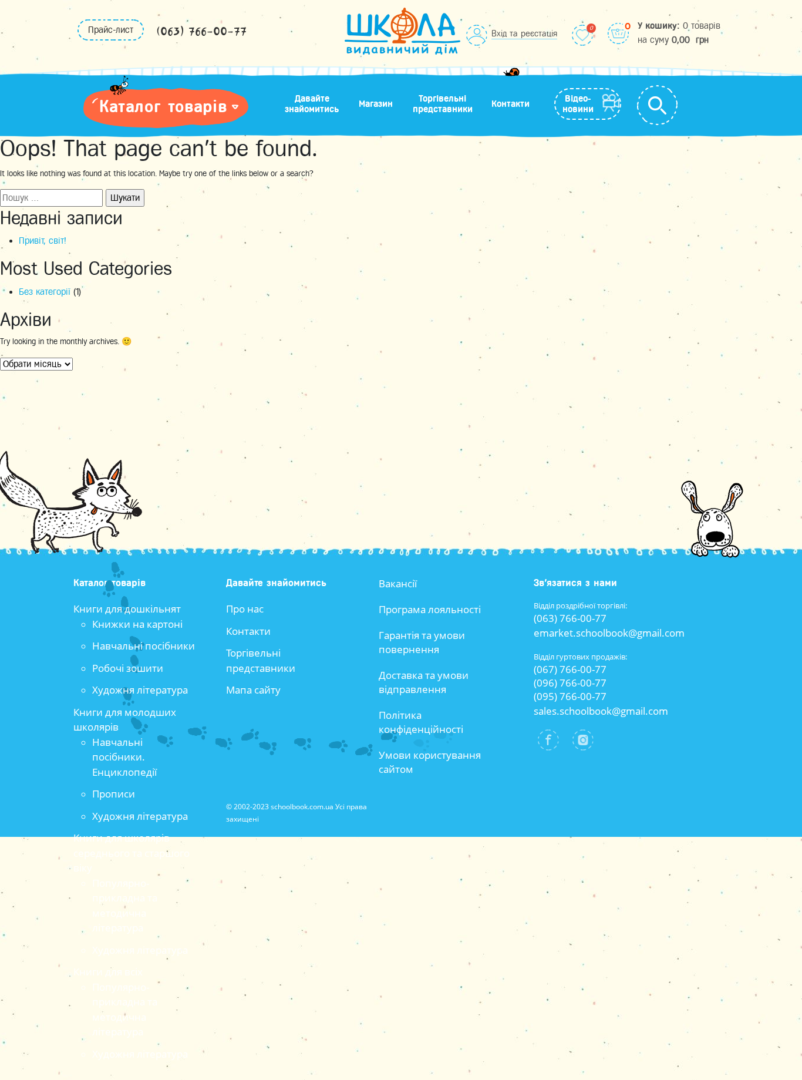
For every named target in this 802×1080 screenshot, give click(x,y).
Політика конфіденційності (421, 722)
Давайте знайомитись (312, 104)
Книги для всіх (108, 971)
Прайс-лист (110, 30)
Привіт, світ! (42, 240)
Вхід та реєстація (524, 33)
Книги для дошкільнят (127, 608)
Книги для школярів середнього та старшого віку (131, 852)
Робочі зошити (127, 668)
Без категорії (44, 292)
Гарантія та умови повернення (422, 642)
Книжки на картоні (137, 624)
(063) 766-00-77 (201, 32)
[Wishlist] (582, 35)
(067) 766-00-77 (570, 669)
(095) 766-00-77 (570, 696)
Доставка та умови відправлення (424, 682)
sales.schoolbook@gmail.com (601, 711)
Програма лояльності (430, 609)
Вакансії (398, 583)
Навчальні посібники (143, 645)
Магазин (376, 104)
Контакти (510, 104)
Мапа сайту (253, 690)
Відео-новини (578, 104)
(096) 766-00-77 (570, 682)
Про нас (245, 608)
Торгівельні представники (443, 104)
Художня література (140, 690)
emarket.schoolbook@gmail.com (609, 633)
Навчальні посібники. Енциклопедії (124, 757)
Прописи (113, 793)
